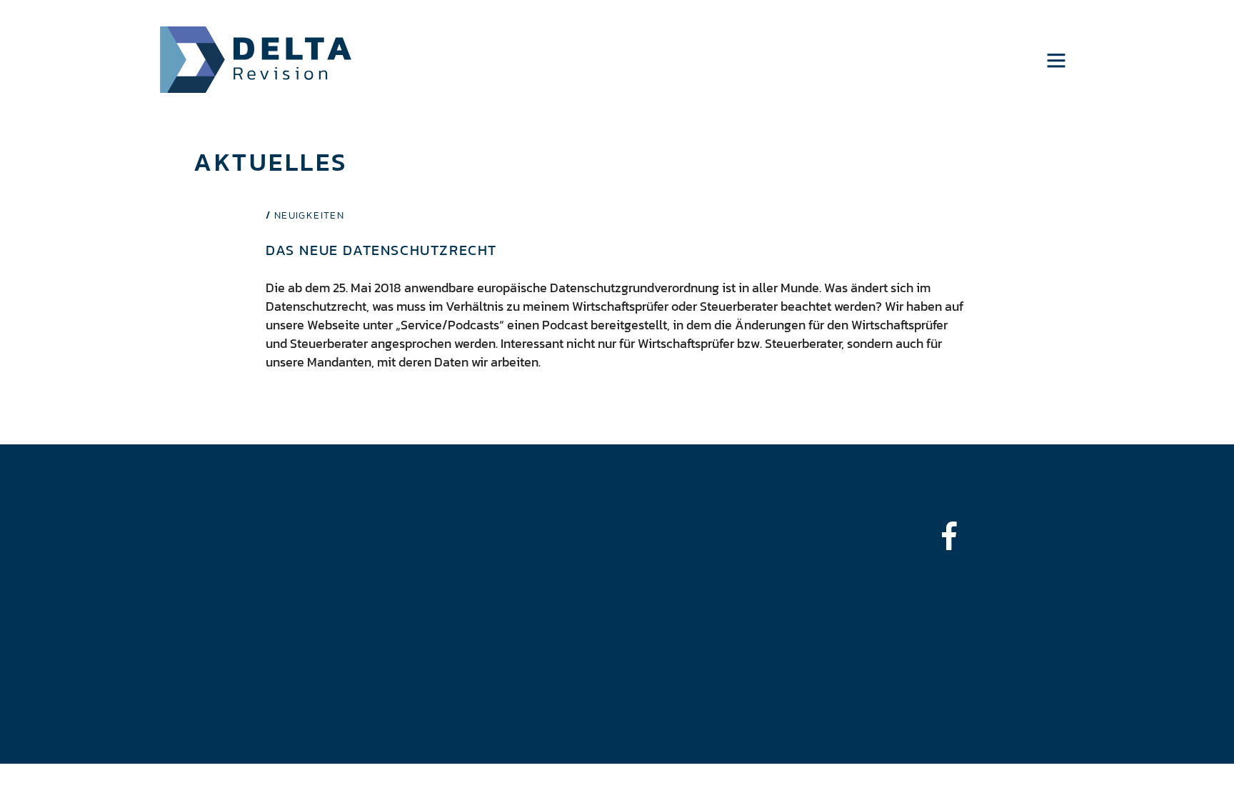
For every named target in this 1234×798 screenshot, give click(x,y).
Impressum (129, 558)
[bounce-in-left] (956, 536)
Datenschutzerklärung (160, 605)
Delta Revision (256, 59)
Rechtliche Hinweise (154, 581)
